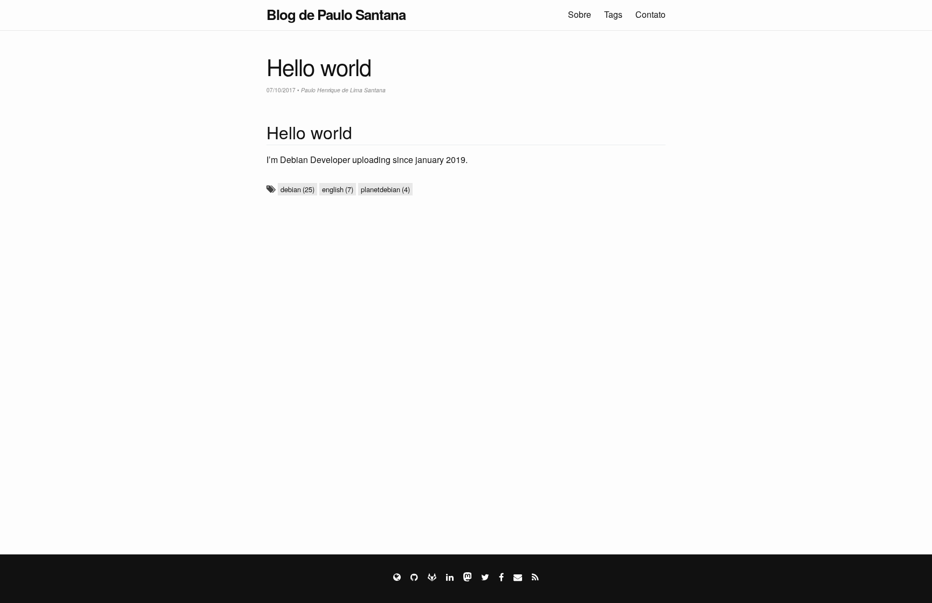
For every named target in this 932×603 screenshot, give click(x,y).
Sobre (579, 14)
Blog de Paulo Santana (336, 14)
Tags (613, 14)
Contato (650, 14)
